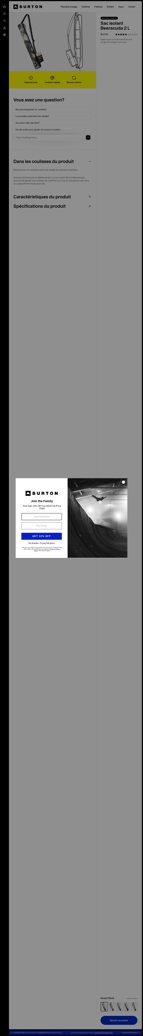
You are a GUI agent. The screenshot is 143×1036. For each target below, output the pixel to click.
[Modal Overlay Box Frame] (71, 518)
